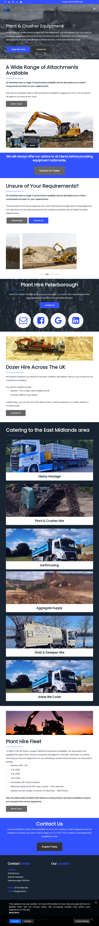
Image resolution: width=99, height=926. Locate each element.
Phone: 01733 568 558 (72, 1)
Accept (15, 921)
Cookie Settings (82, 921)
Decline (28, 921)
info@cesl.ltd (20, 891)
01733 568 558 (58, 832)
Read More (14, 912)
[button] (94, 8)
